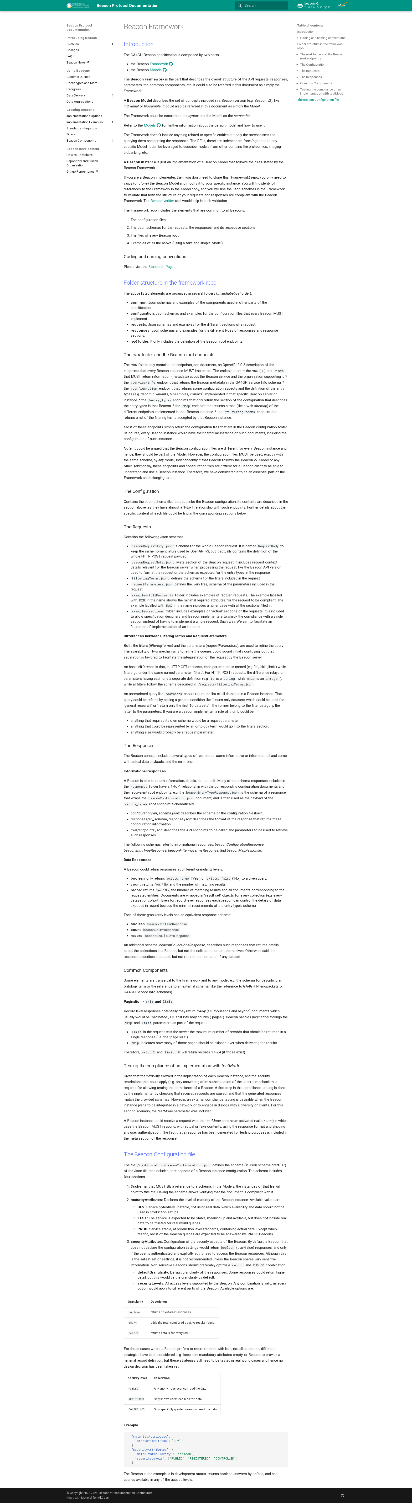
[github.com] (342, 1495)
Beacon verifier (162, 201)
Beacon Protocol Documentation (79, 27)
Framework (159, 64)
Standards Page (161, 267)
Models (156, 70)
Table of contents (310, 25)
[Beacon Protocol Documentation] (78, 5)
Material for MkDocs (95, 1497)
